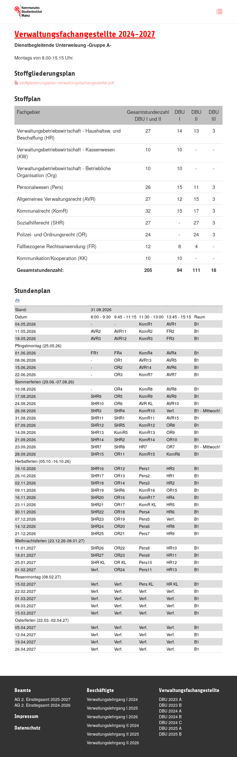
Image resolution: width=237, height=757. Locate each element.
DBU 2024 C (170, 722)
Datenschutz (27, 728)
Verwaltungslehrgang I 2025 (112, 708)
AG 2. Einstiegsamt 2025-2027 (42, 699)
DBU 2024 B (170, 716)
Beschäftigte (100, 690)
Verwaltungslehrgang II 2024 (113, 725)
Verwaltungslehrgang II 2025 (113, 734)
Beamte (22, 690)
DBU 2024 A (170, 711)
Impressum (26, 716)
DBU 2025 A (170, 728)
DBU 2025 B (170, 734)
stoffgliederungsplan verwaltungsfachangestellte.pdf (66, 83)
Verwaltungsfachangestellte (189, 690)
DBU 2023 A (170, 699)
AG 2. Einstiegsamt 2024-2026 (42, 705)
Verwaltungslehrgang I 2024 (112, 699)
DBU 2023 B (170, 705)
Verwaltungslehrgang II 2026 (113, 742)
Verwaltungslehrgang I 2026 (112, 716)
